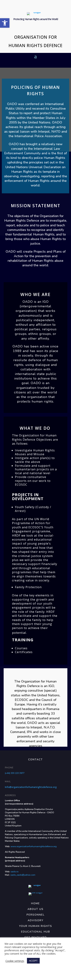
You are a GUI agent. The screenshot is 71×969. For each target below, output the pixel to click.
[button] (4, 23)
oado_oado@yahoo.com (22, 874)
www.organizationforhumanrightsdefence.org (34, 846)
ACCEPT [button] (33, 960)
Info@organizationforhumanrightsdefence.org (31, 787)
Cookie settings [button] (14, 960)
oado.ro (14, 871)
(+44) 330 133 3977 (14, 773)
